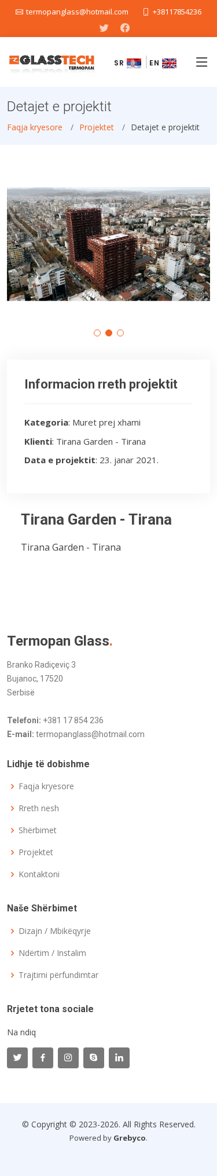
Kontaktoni (39, 874)
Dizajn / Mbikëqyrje (55, 931)
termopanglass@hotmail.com (90, 734)
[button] (97, 332)
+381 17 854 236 (73, 720)
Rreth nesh (39, 808)
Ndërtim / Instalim (52, 953)
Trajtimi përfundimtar (58, 975)
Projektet (96, 127)
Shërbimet (38, 830)
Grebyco (129, 1138)
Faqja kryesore (34, 127)
